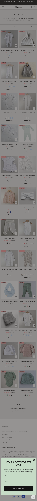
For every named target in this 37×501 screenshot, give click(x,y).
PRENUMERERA (18, 488)
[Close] (34, 460)
